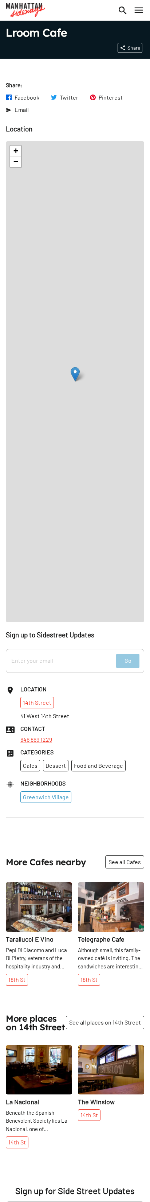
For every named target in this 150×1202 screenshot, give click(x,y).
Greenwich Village (46, 796)
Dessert (56, 765)
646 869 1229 (36, 739)
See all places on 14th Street (105, 1022)
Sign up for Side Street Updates (75, 1191)
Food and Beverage (98, 765)
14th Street (37, 702)
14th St (17, 1142)
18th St (16, 979)
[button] (75, 374)
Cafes (30, 765)
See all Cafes (124, 861)
